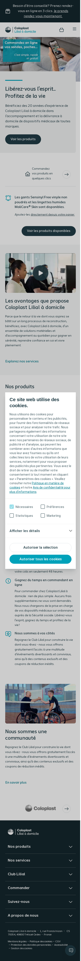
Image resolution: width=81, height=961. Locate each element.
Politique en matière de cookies (31, 485)
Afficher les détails (25, 533)
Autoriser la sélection (39, 550)
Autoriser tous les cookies (39, 561)
